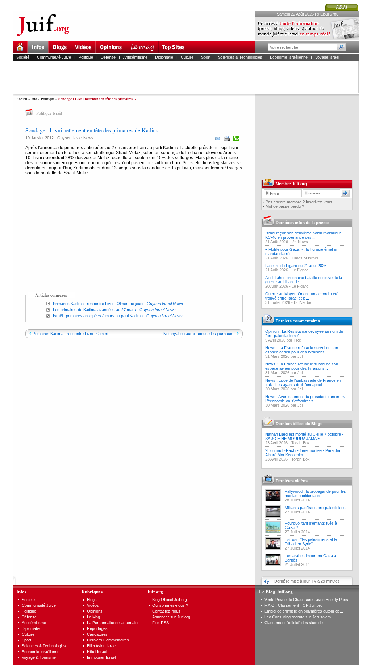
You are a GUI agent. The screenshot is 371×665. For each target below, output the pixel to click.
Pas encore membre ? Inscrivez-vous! (299, 202)
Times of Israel (305, 258)
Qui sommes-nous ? (170, 605)
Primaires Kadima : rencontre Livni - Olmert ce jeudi (98, 303)
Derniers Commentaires (108, 640)
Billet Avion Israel (101, 646)
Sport (205, 57)
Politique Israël (49, 113)
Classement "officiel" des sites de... (295, 622)
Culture (187, 57)
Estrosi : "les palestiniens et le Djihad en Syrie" (311, 541)
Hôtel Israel (97, 651)
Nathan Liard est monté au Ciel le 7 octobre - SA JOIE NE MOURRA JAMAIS (304, 436)
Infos (21, 591)
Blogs (92, 599)
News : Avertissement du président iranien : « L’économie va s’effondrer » (305, 398)
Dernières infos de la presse (302, 222)
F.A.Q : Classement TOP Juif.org (293, 605)
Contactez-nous (166, 611)
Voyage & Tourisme (39, 657)
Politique (86, 57)
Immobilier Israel (101, 657)
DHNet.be (302, 302)
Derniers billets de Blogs (299, 424)
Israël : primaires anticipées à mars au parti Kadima (98, 316)
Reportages (97, 628)
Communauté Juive (54, 57)
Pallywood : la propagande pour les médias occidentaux (315, 493)
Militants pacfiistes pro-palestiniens (315, 507)
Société (22, 57)
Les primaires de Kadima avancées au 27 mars (94, 310)
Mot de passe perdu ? (285, 206)
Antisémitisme (135, 57)
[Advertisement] (188, 77)
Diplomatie (164, 57)
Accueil (21, 99)
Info (34, 99)
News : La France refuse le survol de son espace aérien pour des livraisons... (301, 350)
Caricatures (97, 634)
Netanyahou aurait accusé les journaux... (199, 333)
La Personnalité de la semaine (113, 622)
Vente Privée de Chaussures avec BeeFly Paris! (306, 599)
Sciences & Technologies (240, 57)
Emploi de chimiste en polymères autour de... (303, 611)
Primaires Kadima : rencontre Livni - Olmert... (72, 333)
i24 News (300, 242)
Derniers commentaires (298, 321)
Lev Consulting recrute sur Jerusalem (297, 617)
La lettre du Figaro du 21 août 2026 (295, 265)
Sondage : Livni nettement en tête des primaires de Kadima (92, 130)
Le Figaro (300, 270)
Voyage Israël (327, 57)
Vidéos (93, 605)
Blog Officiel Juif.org (169, 599)
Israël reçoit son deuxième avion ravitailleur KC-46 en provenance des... (303, 235)
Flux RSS (160, 622)
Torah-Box (300, 443)
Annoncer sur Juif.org (171, 617)
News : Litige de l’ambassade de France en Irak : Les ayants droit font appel (303, 382)
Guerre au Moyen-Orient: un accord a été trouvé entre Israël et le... (301, 296)
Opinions (95, 611)
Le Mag (93, 617)
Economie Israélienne (289, 57)
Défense (108, 57)
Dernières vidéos (292, 481)
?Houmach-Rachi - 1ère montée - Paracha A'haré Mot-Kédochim (302, 452)
